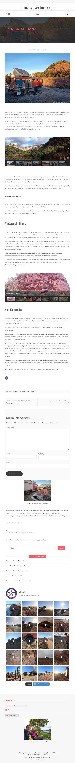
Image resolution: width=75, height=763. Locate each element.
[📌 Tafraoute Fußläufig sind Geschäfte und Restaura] (13, 673)
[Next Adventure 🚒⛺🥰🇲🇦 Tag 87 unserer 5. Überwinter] (45, 673)
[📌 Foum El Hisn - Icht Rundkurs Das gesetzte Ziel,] (61, 624)
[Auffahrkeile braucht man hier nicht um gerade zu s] (29, 641)
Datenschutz (33, 760)
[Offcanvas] (8, 14)
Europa (16, 391)
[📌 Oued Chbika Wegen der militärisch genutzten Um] (45, 608)
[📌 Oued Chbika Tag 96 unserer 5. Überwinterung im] (29, 608)
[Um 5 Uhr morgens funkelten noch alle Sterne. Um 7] (45, 624)
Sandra (44, 50)
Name (8, 453)
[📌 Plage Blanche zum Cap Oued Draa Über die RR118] (61, 608)
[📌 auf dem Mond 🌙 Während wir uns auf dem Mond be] (45, 657)
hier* (38, 540)
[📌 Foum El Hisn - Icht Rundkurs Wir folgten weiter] (13, 641)
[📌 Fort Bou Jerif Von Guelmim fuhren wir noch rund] (29, 624)
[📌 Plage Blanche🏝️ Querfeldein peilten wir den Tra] (13, 624)
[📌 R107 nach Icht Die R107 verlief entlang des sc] (29, 657)
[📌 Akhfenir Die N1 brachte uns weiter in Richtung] (13, 608)
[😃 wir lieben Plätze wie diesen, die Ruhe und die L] (45, 641)
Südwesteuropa (30, 391)
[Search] (66, 14)
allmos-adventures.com (37, 8)
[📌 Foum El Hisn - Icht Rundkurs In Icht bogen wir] (61, 641)
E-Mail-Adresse (41, 454)
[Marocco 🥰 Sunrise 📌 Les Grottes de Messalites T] (61, 673)
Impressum (41, 760)
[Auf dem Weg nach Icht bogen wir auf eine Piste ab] (13, 657)
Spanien (22, 391)
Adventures (9, 391)
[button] (6, 378)
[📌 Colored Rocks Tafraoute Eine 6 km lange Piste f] (29, 673)
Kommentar (10, 428)
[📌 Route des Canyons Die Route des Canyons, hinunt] (61, 657)
